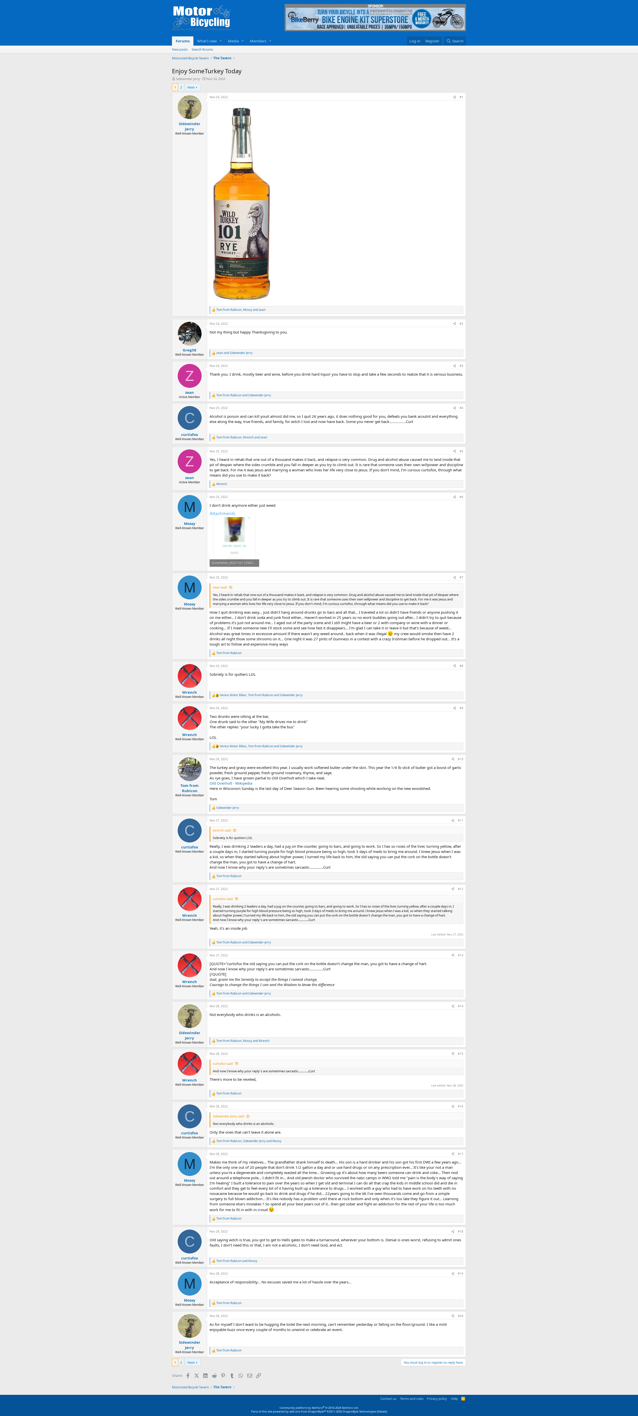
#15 (460, 1054)
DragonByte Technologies (359, 1411)
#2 (461, 324)
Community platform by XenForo (319, 1408)
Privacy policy (437, 1398)
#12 (460, 889)
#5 (461, 451)
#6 (461, 497)
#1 (461, 97)
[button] (220, 41)
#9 (461, 708)
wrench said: (222, 830)
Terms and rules (411, 1398)
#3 (461, 366)
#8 (461, 666)
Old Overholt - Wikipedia (231, 783)
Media (233, 40)
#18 (460, 1231)
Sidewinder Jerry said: (228, 1116)
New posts (180, 49)
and (234, 353)
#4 (461, 408)
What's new (207, 40)
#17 (460, 1154)
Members (258, 40)
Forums (183, 40)
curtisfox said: (223, 899)
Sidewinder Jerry (188, 79)
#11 (460, 820)
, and (240, 310)
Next (191, 87)
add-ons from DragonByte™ (307, 1411)
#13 (460, 955)
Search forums (202, 49)
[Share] (454, 97)
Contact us (388, 1398)
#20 (460, 1316)
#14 (460, 1006)
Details (382, 1411)
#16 (460, 1106)
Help (454, 1398)
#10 (460, 759)
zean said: (220, 587)
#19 (460, 1273)
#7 (461, 577)
